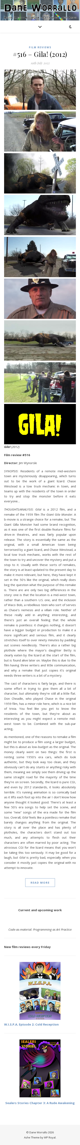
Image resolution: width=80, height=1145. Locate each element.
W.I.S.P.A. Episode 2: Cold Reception (31, 1024)
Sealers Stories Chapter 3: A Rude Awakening (40, 1103)
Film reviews (40, 47)
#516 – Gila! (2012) (40, 53)
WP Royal (50, 1137)
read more (40, 882)
